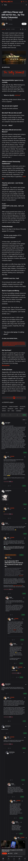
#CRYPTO (4, 408)
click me (17, 95)
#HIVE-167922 (4, 406)
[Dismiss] (24, 842)
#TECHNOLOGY (10, 408)
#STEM (16, 408)
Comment (11, 853)
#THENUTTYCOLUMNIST (13, 406)
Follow (24, 23)
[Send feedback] (12, 2)
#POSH (13, 410)
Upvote (5, 853)
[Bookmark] (17, 415)
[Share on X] (21, 29)
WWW (15, 622)
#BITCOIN (4, 410)
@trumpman (6, 365)
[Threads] (5, 2)
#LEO (9, 410)
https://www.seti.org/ (17, 578)
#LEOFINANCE (18, 410)
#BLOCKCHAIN (22, 406)
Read (16, 853)
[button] (3, 415)
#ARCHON (21, 408)
